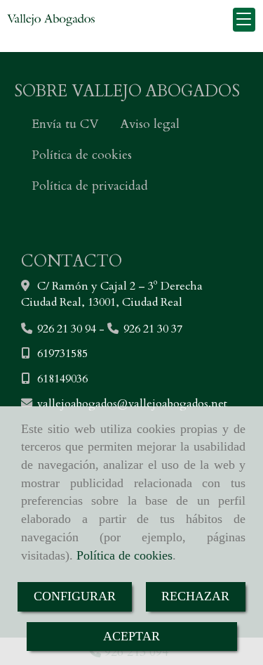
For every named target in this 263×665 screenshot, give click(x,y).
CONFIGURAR (75, 596)
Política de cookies (124, 555)
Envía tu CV (65, 124)
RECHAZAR (195, 596)
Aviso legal (150, 124)
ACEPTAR (131, 636)
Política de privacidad (90, 186)
